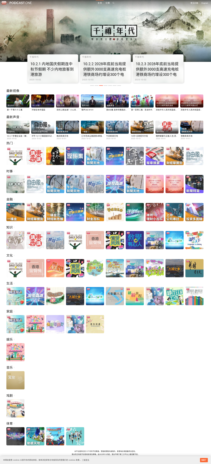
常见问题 (194, 3)
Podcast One (21, 3)
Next (205, 42)
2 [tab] (96, 85)
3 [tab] (101, 85)
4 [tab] (105, 85)
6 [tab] (114, 85)
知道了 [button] (203, 460)
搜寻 (113, 3)
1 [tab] (92, 85)
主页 (100, 3)
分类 (108, 3)
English (205, 3)
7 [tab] (119, 85)
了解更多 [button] (85, 460)
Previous (5, 42)
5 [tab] (110, 85)
